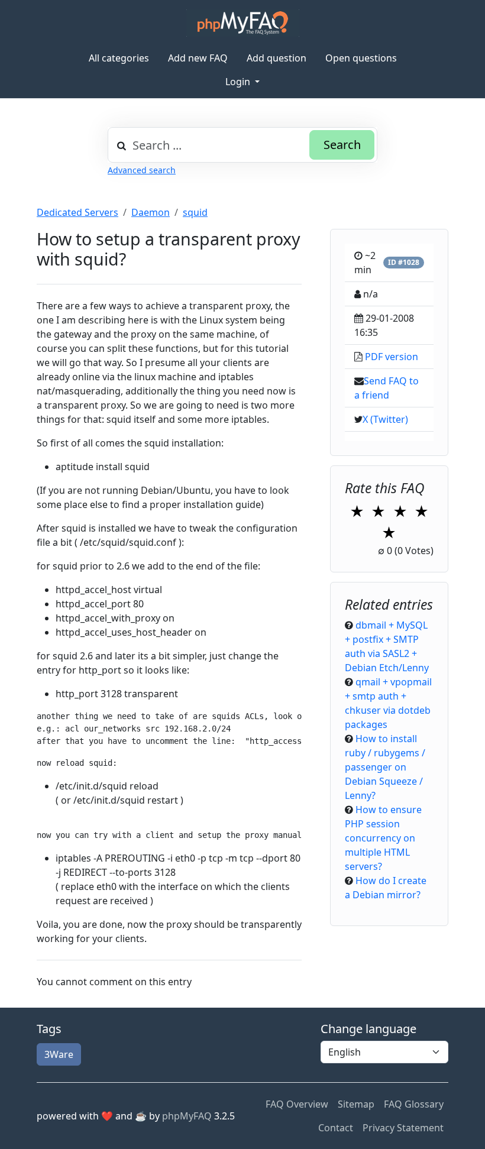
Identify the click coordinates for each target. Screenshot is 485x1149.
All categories (119, 57)
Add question (276, 57)
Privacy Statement (403, 1127)
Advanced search (142, 170)
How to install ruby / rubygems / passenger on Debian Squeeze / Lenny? (385, 767)
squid (195, 212)
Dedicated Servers (77, 212)
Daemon (150, 212)
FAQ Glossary (414, 1104)
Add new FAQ (198, 57)
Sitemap (356, 1104)
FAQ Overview (297, 1104)
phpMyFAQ (187, 1115)
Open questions (361, 57)
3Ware (58, 1054)
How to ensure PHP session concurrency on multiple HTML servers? (383, 838)
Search (342, 145)
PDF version (391, 356)
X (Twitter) (385, 419)
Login (239, 81)
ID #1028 (403, 262)
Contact (335, 1127)
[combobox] (242, 145)
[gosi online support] (242, 23)
